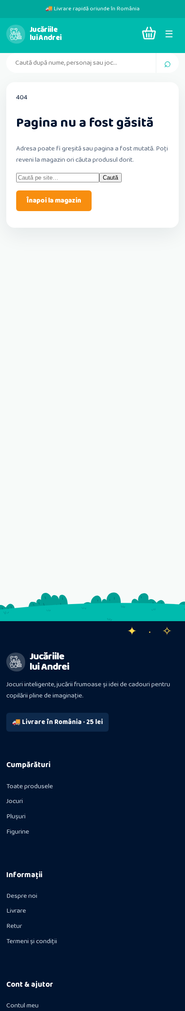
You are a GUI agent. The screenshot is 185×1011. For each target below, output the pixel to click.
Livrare (16, 910)
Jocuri (14, 801)
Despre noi (21, 896)
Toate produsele (29, 786)
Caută (110, 177)
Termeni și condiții (31, 941)
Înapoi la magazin (53, 200)
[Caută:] (57, 177)
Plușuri (16, 816)
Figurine (17, 831)
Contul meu (22, 1005)
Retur (14, 926)
